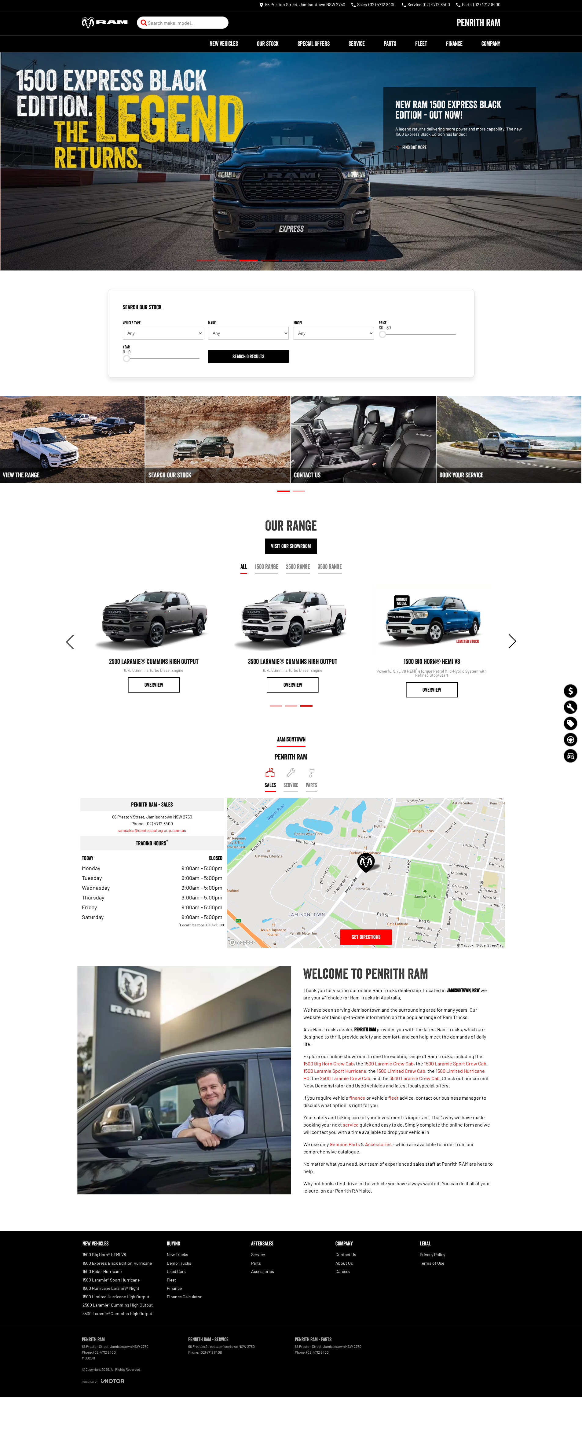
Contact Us (345, 1254)
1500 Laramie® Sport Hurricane (111, 1279)
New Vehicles (224, 43)
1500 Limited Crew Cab (401, 1071)
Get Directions (366, 937)
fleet (393, 1098)
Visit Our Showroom (291, 546)
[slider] (382, 334)
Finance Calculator (184, 1296)
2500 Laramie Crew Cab (345, 1078)
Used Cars (176, 1271)
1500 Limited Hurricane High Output (115, 1296)
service (351, 1124)
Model (298, 322)
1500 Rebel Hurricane (102, 1271)
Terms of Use (432, 1263)
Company (490, 43)
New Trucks (177, 1254)
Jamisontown (291, 739)
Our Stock (268, 43)
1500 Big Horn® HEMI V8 (104, 1254)
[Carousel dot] (205, 260)
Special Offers (314, 43)
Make (212, 322)
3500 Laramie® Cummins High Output (117, 1313)
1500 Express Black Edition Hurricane (117, 1263)
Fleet (421, 43)
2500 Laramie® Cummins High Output (117, 1304)
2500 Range (298, 566)
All (243, 566)
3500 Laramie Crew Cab (415, 1078)
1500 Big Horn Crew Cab (328, 1063)
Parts (390, 43)
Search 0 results (248, 356)
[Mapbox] (243, 942)
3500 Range (330, 566)
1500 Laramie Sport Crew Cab (455, 1063)
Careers (342, 1271)
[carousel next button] (512, 641)
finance (357, 1098)
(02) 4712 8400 (159, 823)
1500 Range (266, 566)
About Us (344, 1263)
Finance (454, 43)
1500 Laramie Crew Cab (389, 1063)
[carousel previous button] (70, 641)
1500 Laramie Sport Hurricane (334, 1071)
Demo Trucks (179, 1263)
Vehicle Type (132, 322)
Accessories (378, 1144)
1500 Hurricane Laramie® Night (110, 1288)
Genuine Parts (345, 1144)
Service (357, 43)
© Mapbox (465, 945)
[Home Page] (105, 23)
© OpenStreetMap (489, 945)
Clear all (450, 309)
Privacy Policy (432, 1254)
